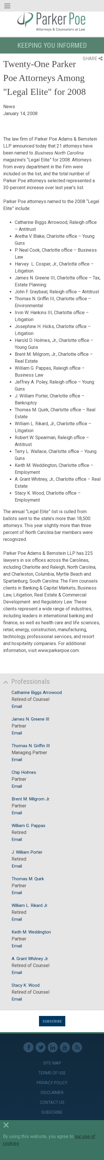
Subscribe (52, 1021)
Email (17, 706)
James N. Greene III (30, 719)
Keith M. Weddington (31, 932)
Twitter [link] (41, 1047)
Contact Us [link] (52, 1102)
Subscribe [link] (52, 1112)
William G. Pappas (28, 825)
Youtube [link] (65, 1047)
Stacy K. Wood (26, 985)
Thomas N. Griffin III (31, 745)
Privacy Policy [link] (52, 1082)
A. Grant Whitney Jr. (30, 958)
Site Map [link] (52, 1063)
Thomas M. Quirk (28, 878)
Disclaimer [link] (52, 1092)
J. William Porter (27, 852)
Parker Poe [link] (52, 21)
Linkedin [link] (53, 1047)
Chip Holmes (24, 772)
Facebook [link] (28, 1047)
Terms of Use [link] (52, 1073)
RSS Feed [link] (77, 1047)
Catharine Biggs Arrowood (37, 692)
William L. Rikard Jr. (30, 905)
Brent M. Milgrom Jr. (31, 799)
